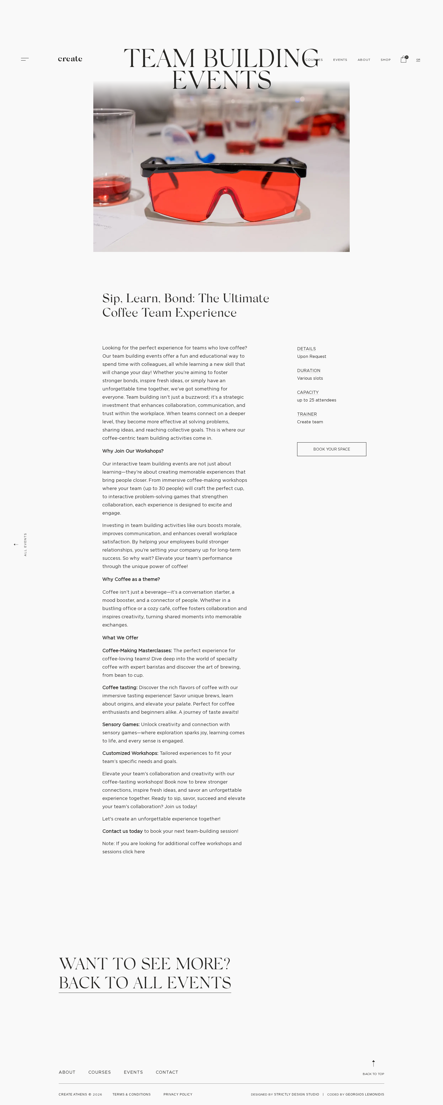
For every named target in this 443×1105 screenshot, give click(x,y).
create (70, 59)
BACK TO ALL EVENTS (145, 983)
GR (418, 59)
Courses (314, 59)
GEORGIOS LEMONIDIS (365, 1094)
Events (340, 59)
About (364, 59)
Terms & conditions (132, 1094)
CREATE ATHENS (73, 1094)
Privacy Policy (178, 1094)
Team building (142, 397)
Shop (386, 59)
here (139, 851)
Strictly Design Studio (296, 1094)
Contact (167, 1072)
